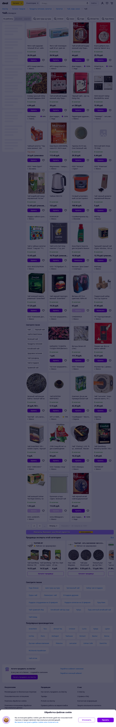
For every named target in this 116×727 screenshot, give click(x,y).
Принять (105, 720)
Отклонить (86, 720)
